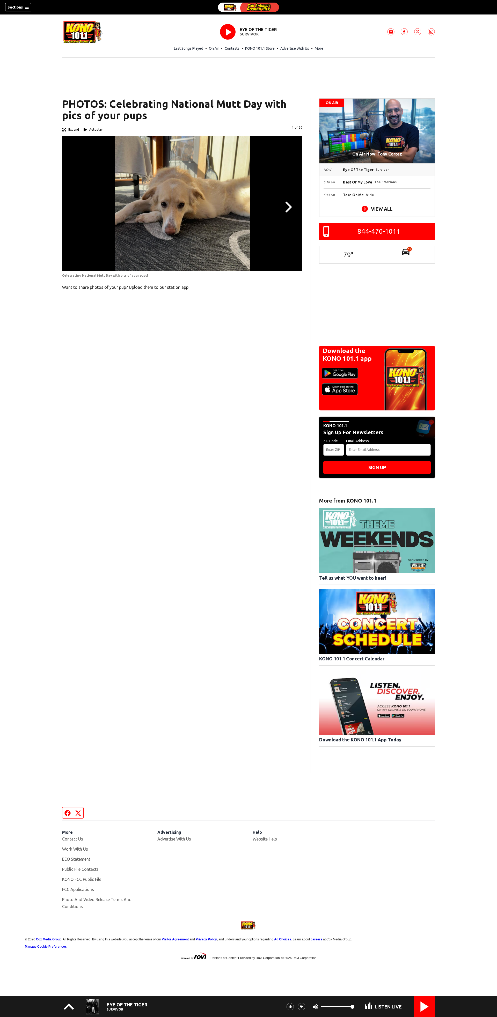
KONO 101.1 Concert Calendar (351, 658)
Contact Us (72, 839)
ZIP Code (330, 441)
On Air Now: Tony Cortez (377, 154)
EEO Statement (76, 859)
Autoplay (96, 129)
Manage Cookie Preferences (46, 946)
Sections (15, 7)
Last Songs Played (188, 48)
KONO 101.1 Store (260, 48)
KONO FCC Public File (81, 879)
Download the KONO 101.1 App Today (360, 739)
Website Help (265, 839)
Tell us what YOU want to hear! (352, 577)
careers (316, 939)
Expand (73, 129)
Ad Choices (282, 939)
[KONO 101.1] (248, 7)
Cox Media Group (48, 939)
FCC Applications (78, 889)
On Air (214, 48)
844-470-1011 (378, 231)
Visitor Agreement (175, 939)
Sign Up (377, 467)
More (319, 48)
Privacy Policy (206, 939)
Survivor (249, 34)
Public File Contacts (80, 869)
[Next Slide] (288, 207)
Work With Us (75, 849)
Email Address (357, 441)
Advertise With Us (294, 48)
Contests (232, 48)
